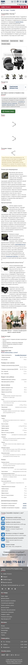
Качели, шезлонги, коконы (7, 605)
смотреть (24, 507)
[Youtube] (23, 1)
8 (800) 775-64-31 (6, 7)
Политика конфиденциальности (14, 663)
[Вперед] (26, 76)
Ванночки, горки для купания (8, 609)
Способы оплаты (6, 651)
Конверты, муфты (5, 614)
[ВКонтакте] (12, 1)
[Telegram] (20, 1)
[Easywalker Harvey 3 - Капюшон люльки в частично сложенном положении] (21, 76)
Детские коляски (5, 598)
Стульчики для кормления (7, 603)
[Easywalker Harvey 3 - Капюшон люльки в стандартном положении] (14, 76)
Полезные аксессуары (6, 616)
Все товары (4, 593)
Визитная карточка (7, 582)
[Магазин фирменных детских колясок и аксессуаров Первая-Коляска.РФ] (3, 2)
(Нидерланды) (21, 355)
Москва (3, 625)
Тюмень (3, 635)
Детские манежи (5, 607)
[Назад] (2, 76)
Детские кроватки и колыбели (8, 600)
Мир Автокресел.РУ (6, 619)
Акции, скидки (4, 596)
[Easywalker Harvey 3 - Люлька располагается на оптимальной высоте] (7, 76)
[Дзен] (15, 1)
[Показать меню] (26, 7)
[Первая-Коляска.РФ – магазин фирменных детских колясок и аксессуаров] (1, 10)
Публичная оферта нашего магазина (14, 661)
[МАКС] (18, 1)
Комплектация (5, 41)
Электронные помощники (7, 612)
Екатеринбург (4, 630)
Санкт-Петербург (5, 628)
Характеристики (14, 41)
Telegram (5, 576)
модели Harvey (19, 21)
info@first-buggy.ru (7, 579)
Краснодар (3, 632)
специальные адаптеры (12, 256)
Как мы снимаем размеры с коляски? (9, 352)
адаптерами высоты (20, 244)
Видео (21, 41)
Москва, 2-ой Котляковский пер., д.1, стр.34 (13, 585)
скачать (25, 503)
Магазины (4, 622)
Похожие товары (6, 44)
